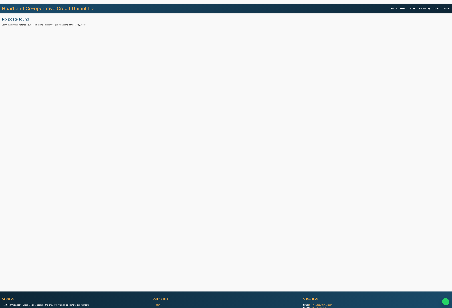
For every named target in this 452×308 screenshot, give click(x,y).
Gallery (403, 8)
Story (436, 8)
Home (394, 8)
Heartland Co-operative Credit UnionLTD (48, 8)
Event (413, 8)
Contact (446, 8)
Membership (424, 8)
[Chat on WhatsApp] (445, 301)
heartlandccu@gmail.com (320, 305)
